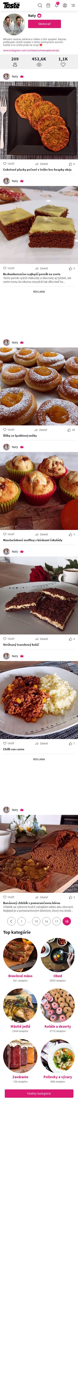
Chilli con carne (13, 749)
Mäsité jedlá (20, 1026)
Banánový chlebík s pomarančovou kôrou (31, 903)
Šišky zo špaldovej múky (20, 435)
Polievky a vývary (57, 1076)
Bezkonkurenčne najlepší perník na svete (32, 274)
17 (56, 921)
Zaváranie (20, 1076)
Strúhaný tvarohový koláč (21, 645)
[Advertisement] (39, 314)
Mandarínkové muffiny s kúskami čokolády (32, 540)
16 (46, 921)
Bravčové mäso (20, 975)
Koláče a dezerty (58, 1026)
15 (36, 921)
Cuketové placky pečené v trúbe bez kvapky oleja (37, 169)
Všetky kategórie (39, 1093)
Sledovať (44, 24)
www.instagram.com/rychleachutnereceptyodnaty (31, 50)
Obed (57, 975)
